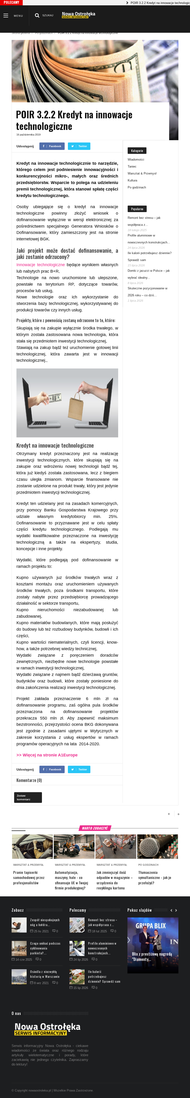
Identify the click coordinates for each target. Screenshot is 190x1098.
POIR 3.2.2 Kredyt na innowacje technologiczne (150, 3)
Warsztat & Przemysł (142, 173)
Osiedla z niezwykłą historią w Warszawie (45, 974)
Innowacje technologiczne (40, 264)
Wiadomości (136, 159)
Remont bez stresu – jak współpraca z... (102, 922)
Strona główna (21, 33)
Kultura (132, 180)
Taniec (132, 166)
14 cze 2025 (24, 959)
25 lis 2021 (42, 931)
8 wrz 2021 (42, 983)
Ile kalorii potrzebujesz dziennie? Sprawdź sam (104, 976)
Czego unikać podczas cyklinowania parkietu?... (45, 948)
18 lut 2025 (100, 931)
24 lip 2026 (81, 959)
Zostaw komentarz (23, 797)
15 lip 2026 (81, 988)
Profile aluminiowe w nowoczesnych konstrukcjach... (102, 948)
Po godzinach (44, 33)
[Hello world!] (152, 920)
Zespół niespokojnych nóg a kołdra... (45, 922)
